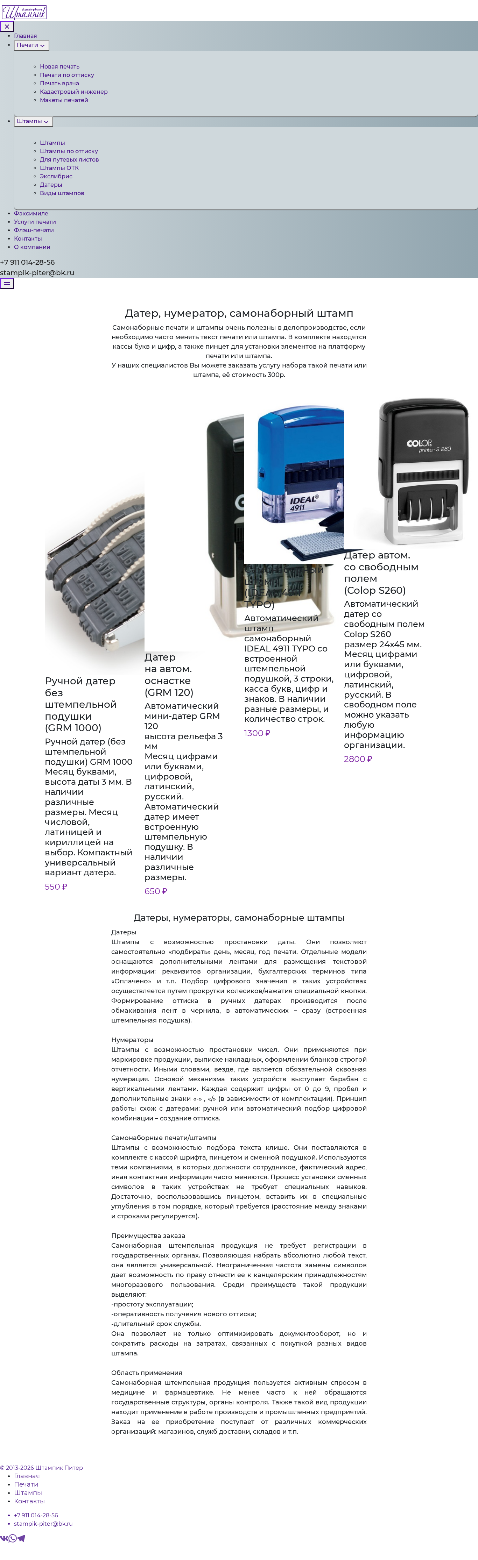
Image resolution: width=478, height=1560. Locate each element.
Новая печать (59, 66)
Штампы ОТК (59, 168)
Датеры (51, 184)
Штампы (29, 121)
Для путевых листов (69, 159)
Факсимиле (31, 213)
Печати (27, 45)
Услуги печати (35, 222)
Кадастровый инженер (74, 91)
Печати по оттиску (67, 75)
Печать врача (59, 83)
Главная (25, 36)
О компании (32, 247)
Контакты (28, 238)
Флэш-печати (34, 230)
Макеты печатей (64, 100)
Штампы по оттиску (69, 151)
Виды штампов (62, 193)
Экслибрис (56, 176)
